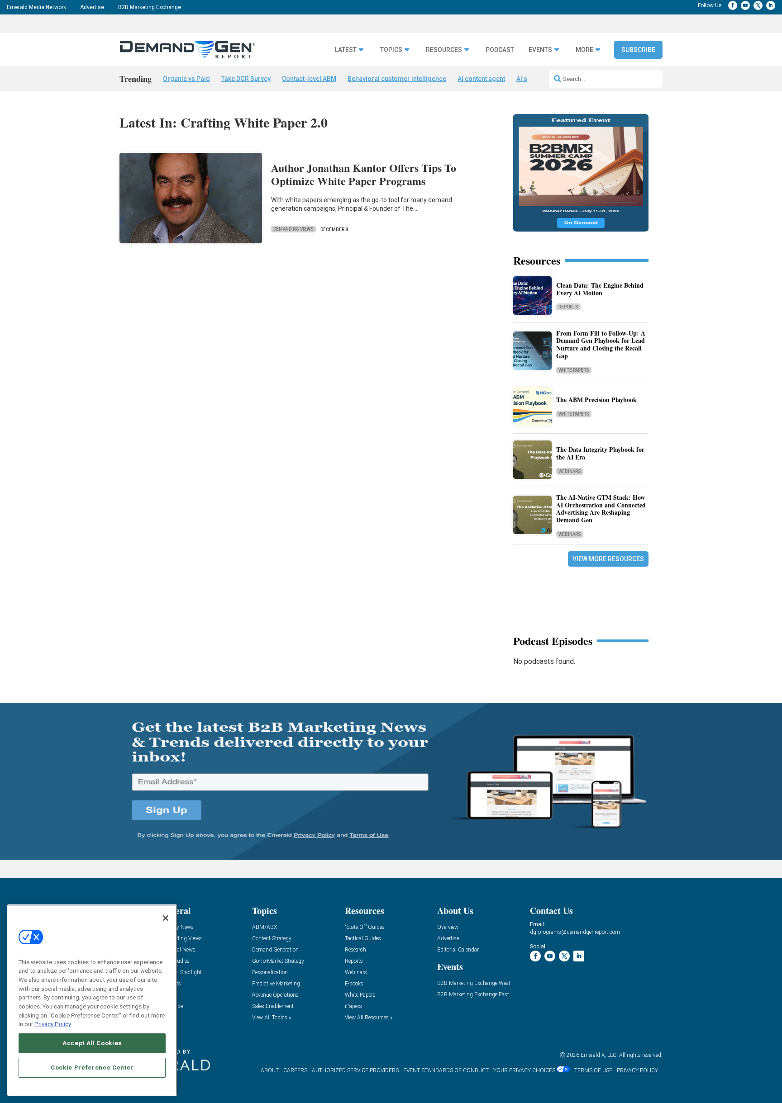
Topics (391, 50)
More (584, 50)
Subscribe (638, 49)
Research (355, 950)
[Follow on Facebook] (732, 5)
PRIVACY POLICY (637, 1070)
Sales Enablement (273, 1006)
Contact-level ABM (309, 78)
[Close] (166, 918)
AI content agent (481, 78)
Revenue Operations (275, 995)
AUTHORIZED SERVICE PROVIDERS (355, 1070)
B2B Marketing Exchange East (473, 995)
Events (540, 50)
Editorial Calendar (458, 950)
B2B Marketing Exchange (149, 7)
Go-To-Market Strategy (278, 961)
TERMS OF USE (593, 1070)
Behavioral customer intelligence (397, 78)
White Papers (573, 370)
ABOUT (270, 1070)
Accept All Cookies (92, 1043)
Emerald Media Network (36, 7)
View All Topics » (271, 1018)
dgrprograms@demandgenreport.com (575, 932)
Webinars (569, 471)
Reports (568, 306)
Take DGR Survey (246, 78)
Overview (447, 927)
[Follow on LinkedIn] (770, 5)
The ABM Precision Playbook (596, 399)
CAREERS (295, 1070)
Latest (346, 50)
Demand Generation (275, 950)
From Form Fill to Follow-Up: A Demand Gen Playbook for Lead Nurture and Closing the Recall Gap (600, 344)
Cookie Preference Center (92, 1067)
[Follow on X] (758, 5)
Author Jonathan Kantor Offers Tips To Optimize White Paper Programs (363, 174)
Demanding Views (293, 229)
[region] (92, 1000)
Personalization (270, 972)
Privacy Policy (52, 1024)
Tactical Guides (363, 939)
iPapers (353, 1006)
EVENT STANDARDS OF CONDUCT (446, 1070)
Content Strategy (271, 939)
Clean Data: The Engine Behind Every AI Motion (600, 289)
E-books (354, 984)
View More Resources (608, 559)
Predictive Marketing (276, 984)
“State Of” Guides (365, 927)
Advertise (92, 7)
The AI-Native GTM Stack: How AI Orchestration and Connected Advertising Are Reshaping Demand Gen (601, 508)
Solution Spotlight (180, 972)
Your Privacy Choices (524, 1070)
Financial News (177, 950)
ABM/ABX (264, 927)
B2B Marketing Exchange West (473, 983)
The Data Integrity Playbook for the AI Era (600, 453)
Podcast (500, 50)
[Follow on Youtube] (745, 5)
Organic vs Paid (186, 78)
